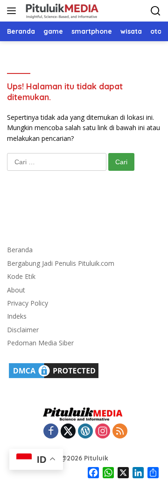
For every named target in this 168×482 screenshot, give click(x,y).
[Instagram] (102, 432)
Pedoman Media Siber (40, 342)
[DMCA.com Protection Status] (53, 369)
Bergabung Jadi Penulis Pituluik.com (60, 263)
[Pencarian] (155, 11)
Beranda (20, 249)
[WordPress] (85, 432)
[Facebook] (50, 432)
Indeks (17, 316)
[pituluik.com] (60, 11)
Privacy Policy (27, 303)
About (16, 289)
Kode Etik (21, 276)
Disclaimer (23, 329)
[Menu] (13, 11)
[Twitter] (68, 432)
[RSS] (119, 432)
